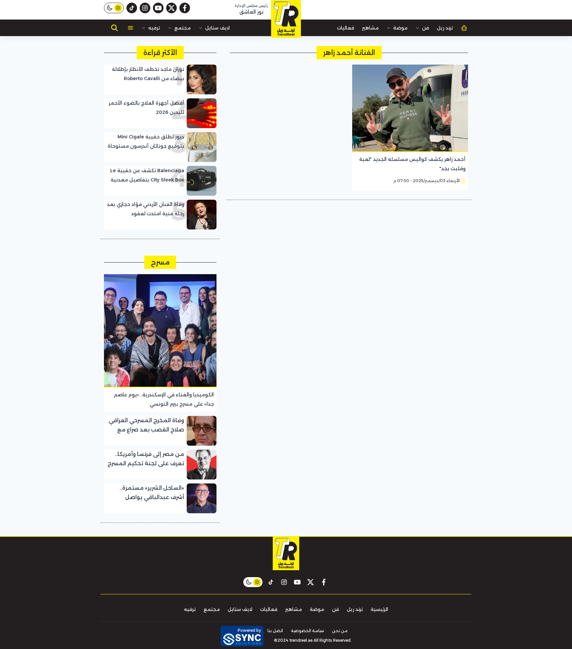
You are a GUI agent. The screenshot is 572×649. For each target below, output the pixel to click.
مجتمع (182, 28)
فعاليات (345, 28)
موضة (400, 28)
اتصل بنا (275, 630)
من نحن (340, 630)
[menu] (130, 28)
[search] (114, 28)
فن (425, 28)
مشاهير (370, 28)
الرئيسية (379, 609)
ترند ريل (445, 28)
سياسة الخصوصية (307, 630)
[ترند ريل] (286, 19)
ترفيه (154, 28)
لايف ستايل (217, 28)
